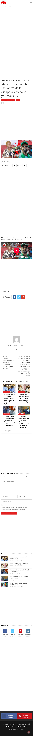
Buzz (13, 726)
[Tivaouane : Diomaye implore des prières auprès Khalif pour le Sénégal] (24, 388)
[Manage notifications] (28, 732)
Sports (19, 726)
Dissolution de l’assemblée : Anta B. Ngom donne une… (19, 570)
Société (27, 724)
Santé (25, 726)
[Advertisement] (16, 25)
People (8, 726)
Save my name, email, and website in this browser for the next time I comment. (14, 508)
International (13, 729)
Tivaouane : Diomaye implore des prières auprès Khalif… (19, 564)
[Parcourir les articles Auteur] (16, 339)
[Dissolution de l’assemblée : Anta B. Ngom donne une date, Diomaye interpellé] (9, 410)
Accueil (5, 724)
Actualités (5, 100)
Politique (12, 100)
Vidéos (18, 100)
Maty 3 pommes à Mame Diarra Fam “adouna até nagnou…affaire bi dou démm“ (8, 364)
